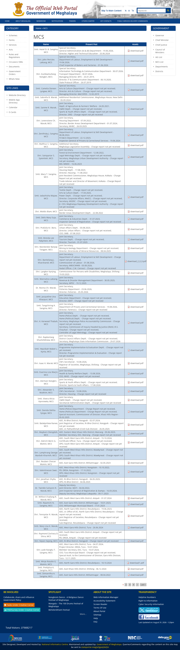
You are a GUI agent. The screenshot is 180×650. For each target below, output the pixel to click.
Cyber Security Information (151, 604)
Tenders (72, 21)
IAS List (158, 57)
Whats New (14, 79)
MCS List (159, 62)
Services (13, 44)
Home (7, 21)
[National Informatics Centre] (135, 637)
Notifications (57, 21)
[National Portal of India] (75, 638)
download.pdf (136, 50)
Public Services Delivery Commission (132, 21)
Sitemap (97, 614)
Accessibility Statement (104, 600)
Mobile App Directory (14, 101)
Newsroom (41, 21)
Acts (11, 49)
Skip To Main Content (111, 10)
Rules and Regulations (14, 55)
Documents (14, 66)
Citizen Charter (88, 21)
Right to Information (148, 600)
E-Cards (12, 112)
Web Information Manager (106, 597)
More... (83, 614)
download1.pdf (137, 562)
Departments (161, 66)
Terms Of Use (100, 607)
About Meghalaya (23, 21)
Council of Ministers (160, 51)
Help (96, 618)
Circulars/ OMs (16, 62)
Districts (159, 71)
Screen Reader (100, 604)
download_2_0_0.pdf (136, 261)
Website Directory (17, 95)
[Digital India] (15, 638)
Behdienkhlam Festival (59, 609)
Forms (12, 40)
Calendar (13, 107)
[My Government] (105, 638)
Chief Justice (161, 44)
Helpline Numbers (147, 597)
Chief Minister (162, 40)
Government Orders (15, 72)
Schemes (13, 35)
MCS (45, 28)
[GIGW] (45, 637)
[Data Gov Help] (165, 637)
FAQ (95, 621)
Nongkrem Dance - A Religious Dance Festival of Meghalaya (66, 598)
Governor (159, 35)
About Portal (99, 611)
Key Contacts (105, 21)
